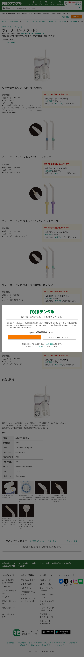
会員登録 (49, 344)
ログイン (38, 346)
